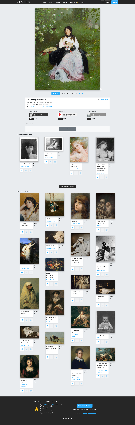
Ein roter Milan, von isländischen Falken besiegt (102, 365)
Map (44, 2)
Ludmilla (99, 335)
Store (82, 2)
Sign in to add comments (68, 129)
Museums (57, 2)
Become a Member (84, 406)
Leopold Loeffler (50, 280)
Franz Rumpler (50, 353)
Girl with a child (49, 153)
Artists (50, 2)
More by (67, 186)
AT (54, 322)
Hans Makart (49, 322)
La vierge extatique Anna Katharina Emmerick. (77, 260)
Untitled (23, 266)
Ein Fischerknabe (76, 330)
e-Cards (65, 2)
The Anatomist (101, 296)
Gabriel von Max (104, 99)
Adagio (48, 218)
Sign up (115, 2)
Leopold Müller (25, 316)
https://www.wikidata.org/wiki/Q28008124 (41, 106)
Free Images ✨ (74, 2)
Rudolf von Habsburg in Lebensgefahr (49, 275)
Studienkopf (75, 221)
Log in (107, 2)
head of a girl (24, 164)
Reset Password (92, 413)
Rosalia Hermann (25, 380)
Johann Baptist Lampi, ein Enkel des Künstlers (77, 373)
